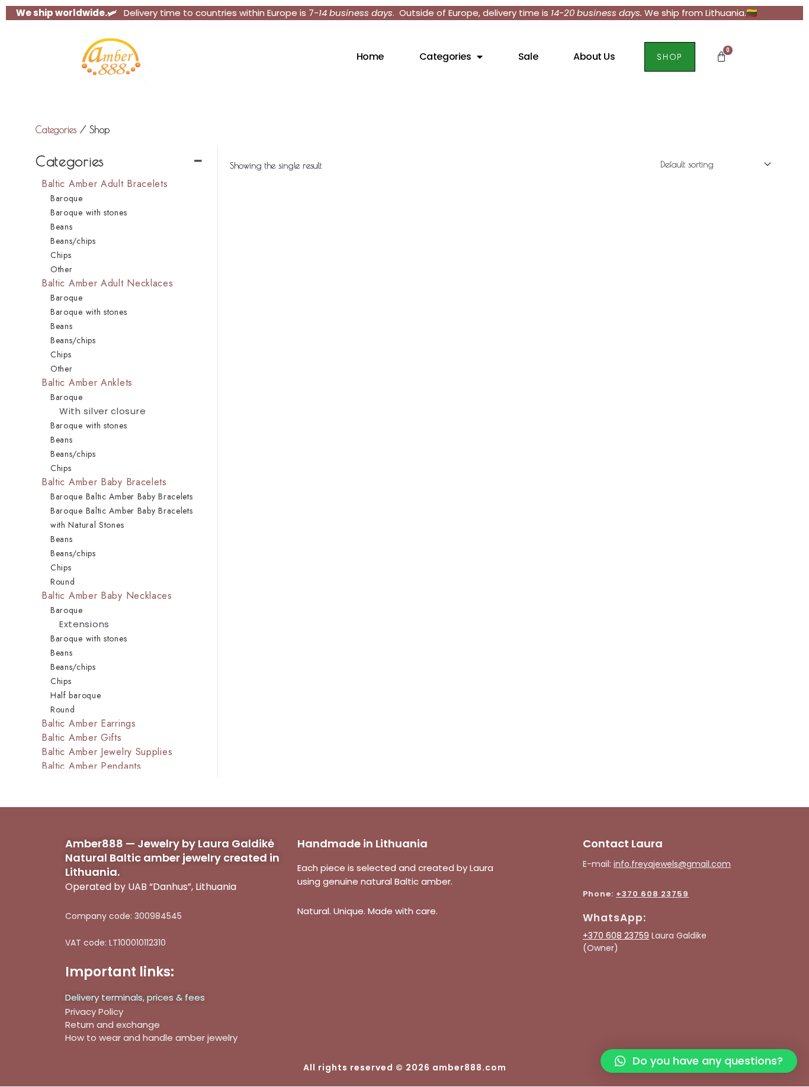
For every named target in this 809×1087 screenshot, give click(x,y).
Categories (445, 56)
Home (370, 56)
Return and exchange (112, 1024)
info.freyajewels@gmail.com (672, 864)
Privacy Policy (94, 1011)
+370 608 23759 (652, 893)
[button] (699, 1061)
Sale (528, 56)
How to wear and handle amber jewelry (151, 1037)
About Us (594, 56)
